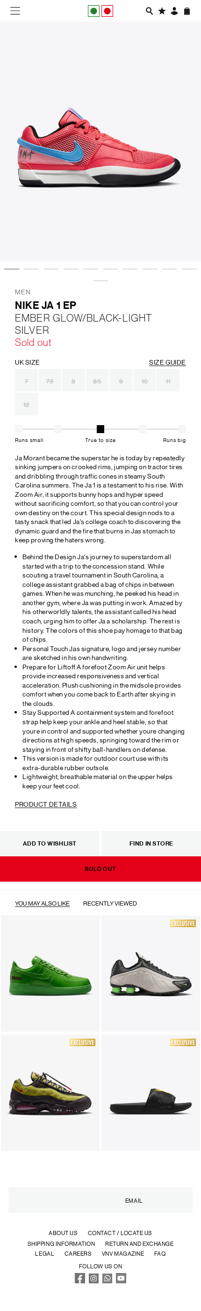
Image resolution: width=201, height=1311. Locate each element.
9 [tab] (167, 238)
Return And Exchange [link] (139, 1243)
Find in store (151, 843)
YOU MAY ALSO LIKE (42, 903)
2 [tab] (28, 238)
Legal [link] (44, 1253)
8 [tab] (147, 238)
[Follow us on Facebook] (80, 1281)
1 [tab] (9, 238)
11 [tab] (97, 250)
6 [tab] (107, 238)
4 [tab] (68, 238)
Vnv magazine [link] (123, 1253)
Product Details (46, 804)
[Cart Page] (187, 11)
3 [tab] (48, 238)
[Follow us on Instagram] (94, 1281)
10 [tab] (186, 238)
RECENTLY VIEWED (110, 903)
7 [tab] (127, 238)
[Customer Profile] (174, 11)
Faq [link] (160, 1253)
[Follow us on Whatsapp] (107, 1281)
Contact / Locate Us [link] (120, 1232)
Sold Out (100, 868)
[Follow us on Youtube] (121, 1281)
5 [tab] (88, 238)
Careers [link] (78, 1253)
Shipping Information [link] (61, 1243)
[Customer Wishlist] (162, 11)
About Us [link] (63, 1232)
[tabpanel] (100, 142)
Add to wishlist (50, 843)
